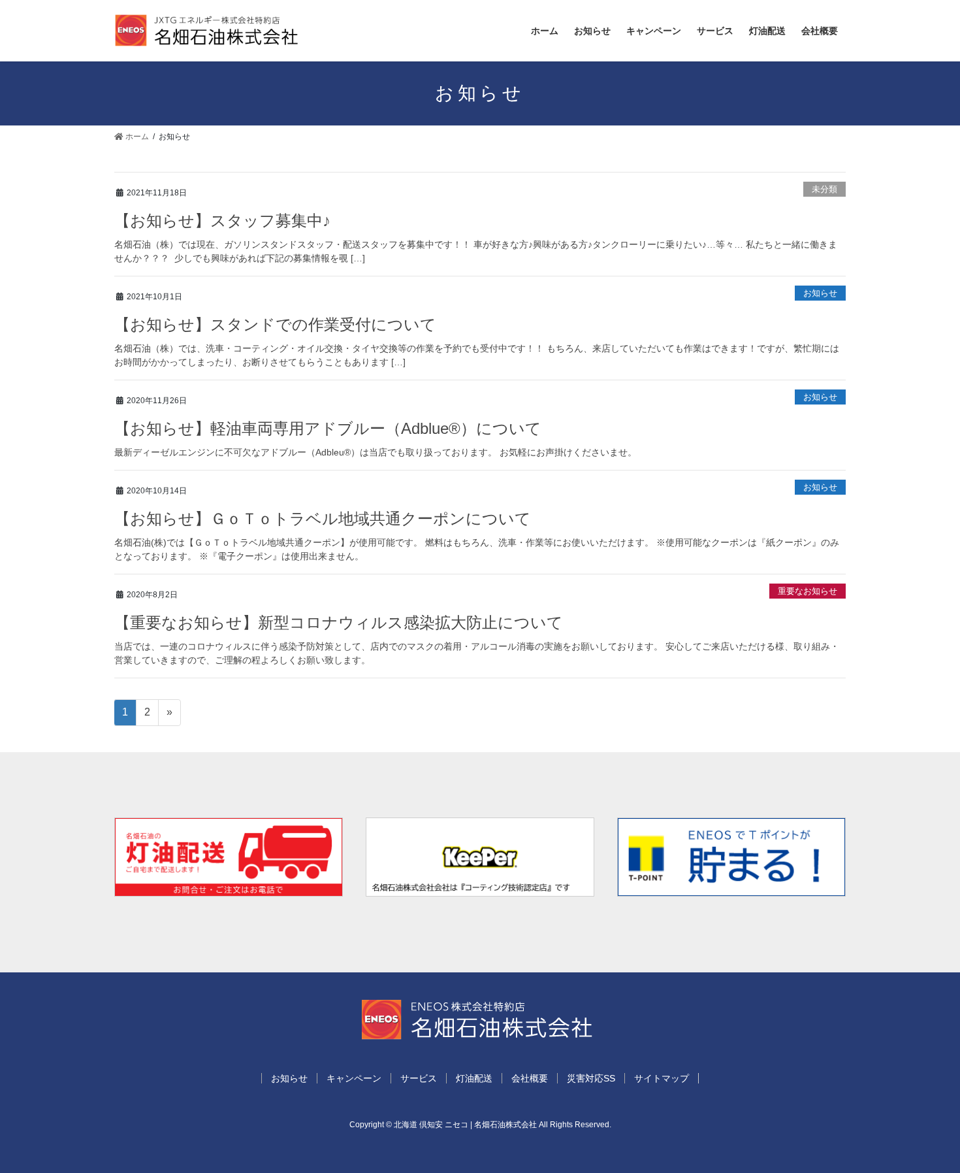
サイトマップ (661, 1078)
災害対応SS (591, 1078)
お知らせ (820, 293)
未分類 (824, 189)
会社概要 (529, 1078)
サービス (418, 1078)
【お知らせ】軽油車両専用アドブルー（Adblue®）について (327, 428)
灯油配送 (474, 1078)
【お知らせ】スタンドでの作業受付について (275, 324)
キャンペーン (354, 1078)
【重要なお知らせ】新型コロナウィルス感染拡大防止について (338, 622)
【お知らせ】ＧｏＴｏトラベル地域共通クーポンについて (322, 518)
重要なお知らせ (807, 591)
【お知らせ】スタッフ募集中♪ (222, 220)
